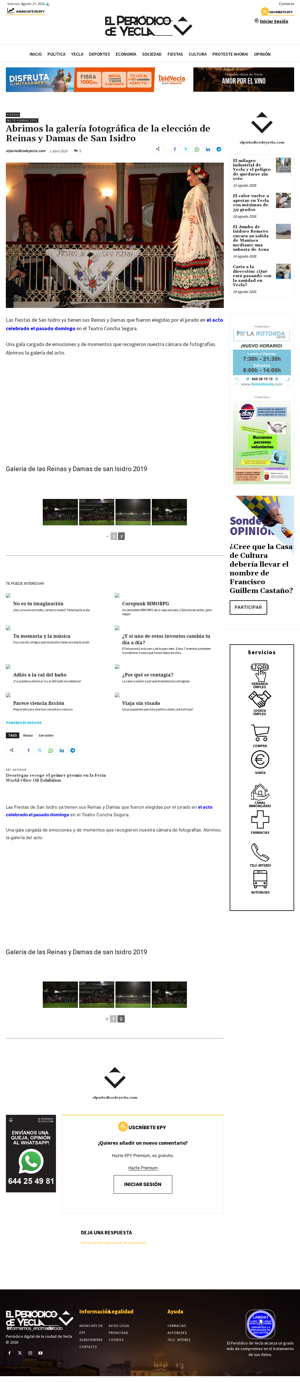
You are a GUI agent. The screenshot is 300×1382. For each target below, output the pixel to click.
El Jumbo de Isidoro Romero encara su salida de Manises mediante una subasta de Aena (251, 238)
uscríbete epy (281, 12)
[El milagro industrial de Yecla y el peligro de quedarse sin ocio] (283, 165)
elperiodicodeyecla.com (25, 150)
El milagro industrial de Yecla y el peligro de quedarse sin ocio (252, 170)
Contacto (286, 3)
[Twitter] (185, 149)
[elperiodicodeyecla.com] (115, 1078)
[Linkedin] (208, 149)
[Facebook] (174, 149)
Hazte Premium (143, 1167)
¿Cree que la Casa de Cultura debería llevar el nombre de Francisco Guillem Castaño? (261, 569)
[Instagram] (30, 1353)
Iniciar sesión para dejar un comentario (114, 1243)
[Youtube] (40, 1353)
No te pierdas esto (22, 120)
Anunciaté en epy (30, 11)
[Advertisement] (115, 422)
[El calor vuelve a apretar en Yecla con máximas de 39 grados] (283, 200)
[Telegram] (219, 149)
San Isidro (45, 735)
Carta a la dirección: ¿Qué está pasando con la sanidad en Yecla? (252, 276)
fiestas (28, 735)
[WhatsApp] (197, 149)
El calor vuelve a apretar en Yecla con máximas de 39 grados (251, 202)
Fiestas (13, 115)
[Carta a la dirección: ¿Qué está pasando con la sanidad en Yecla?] (283, 271)
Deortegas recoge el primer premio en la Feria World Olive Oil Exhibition (56, 778)
